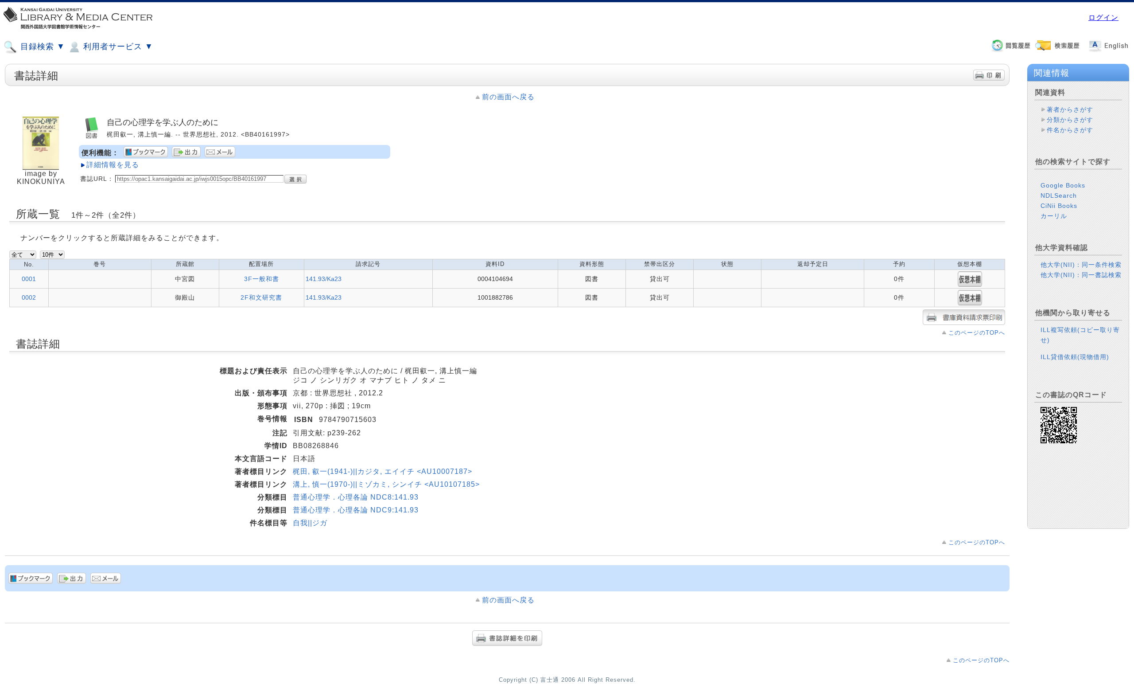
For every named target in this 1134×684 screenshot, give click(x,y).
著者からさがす (1070, 109)
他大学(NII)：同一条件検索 (1081, 264)
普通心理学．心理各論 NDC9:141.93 (356, 510)
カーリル (1054, 215)
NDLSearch (1059, 195)
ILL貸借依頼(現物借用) (1075, 356)
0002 (29, 297)
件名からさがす (1070, 129)
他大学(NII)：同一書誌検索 (1081, 274)
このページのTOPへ (976, 332)
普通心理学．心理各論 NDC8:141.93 (356, 497)
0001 (29, 278)
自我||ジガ (310, 523)
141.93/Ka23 (324, 278)
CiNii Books (1059, 205)
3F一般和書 (261, 278)
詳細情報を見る (112, 164)
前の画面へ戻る (508, 97)
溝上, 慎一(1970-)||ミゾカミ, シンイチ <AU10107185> (386, 484)
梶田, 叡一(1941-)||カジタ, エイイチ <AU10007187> (382, 471)
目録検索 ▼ (41, 46)
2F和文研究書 (261, 297)
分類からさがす (1070, 119)
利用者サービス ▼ (117, 46)
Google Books (1063, 185)
